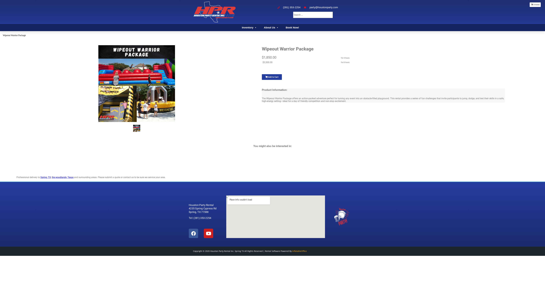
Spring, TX (45, 177)
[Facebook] (193, 233)
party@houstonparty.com (324, 7)
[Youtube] (208, 233)
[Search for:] (313, 15)
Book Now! (292, 27)
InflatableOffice (299, 251)
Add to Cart (273, 77)
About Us (269, 27)
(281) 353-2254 (291, 7)
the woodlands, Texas (63, 177)
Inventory (247, 27)
